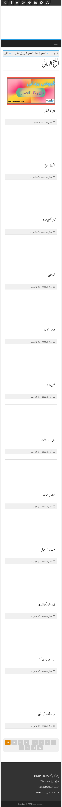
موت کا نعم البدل (48, 550)
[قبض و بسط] (31, 365)
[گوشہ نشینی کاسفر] (31, 200)
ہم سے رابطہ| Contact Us (49, 787)
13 (40, 747)
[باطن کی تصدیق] (31, 145)
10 (20, 742)
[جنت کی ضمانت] (31, 475)
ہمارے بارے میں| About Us (47, 792)
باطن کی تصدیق (49, 165)
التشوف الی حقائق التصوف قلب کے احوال (40, 54)
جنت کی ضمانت (48, 495)
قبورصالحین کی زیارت (46, 604)
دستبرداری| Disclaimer (49, 781)
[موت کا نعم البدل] (31, 530)
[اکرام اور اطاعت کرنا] (31, 639)
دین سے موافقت (48, 440)
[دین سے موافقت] (31, 420)
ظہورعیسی (51, 275)
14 (34, 747)
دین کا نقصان (49, 110)
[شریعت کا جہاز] (31, 310)
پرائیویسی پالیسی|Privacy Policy (46, 776)
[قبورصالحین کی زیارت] (31, 585)
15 (27, 747)
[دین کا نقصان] (31, 91)
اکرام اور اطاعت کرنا (47, 659)
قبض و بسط (51, 385)
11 (14, 742)
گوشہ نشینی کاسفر (49, 220)
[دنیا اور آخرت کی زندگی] (31, 694)
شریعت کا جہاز (49, 330)
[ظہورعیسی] (31, 255)
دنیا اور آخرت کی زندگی (46, 714)
